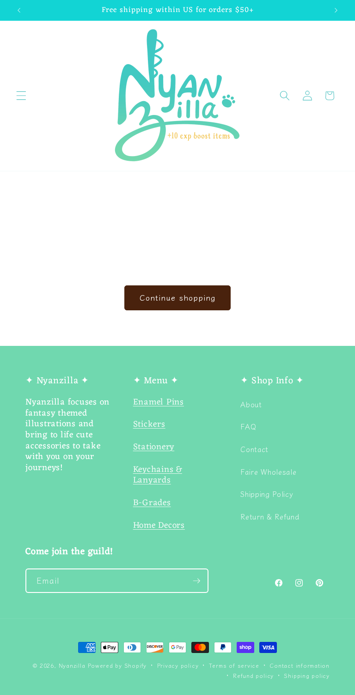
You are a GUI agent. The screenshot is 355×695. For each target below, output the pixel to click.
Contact (254, 449)
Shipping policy (307, 675)
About (251, 404)
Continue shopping (177, 297)
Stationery (154, 447)
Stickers (149, 424)
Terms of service (234, 665)
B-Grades (152, 503)
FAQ (248, 426)
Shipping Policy (266, 494)
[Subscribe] (196, 580)
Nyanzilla (72, 665)
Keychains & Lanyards (157, 475)
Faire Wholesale (268, 471)
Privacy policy (178, 665)
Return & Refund (269, 516)
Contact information (299, 665)
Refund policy (253, 675)
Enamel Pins (158, 402)
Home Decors (159, 525)
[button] (21, 96)
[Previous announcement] (19, 10)
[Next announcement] (336, 10)
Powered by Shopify (117, 665)
